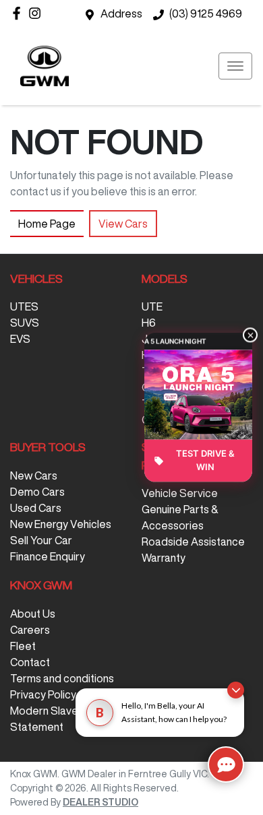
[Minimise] (250, 334)
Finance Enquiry (47, 556)
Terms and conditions (62, 678)
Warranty (163, 557)
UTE (152, 306)
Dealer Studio (100, 802)
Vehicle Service (180, 493)
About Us (32, 613)
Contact (30, 662)
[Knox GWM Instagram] (37, 13)
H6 (149, 322)
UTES (24, 306)
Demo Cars (37, 491)
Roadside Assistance (193, 541)
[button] (235, 66)
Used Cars (35, 507)
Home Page (47, 223)
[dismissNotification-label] (235, 690)
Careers (30, 629)
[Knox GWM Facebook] (19, 13)
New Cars (33, 475)
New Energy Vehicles (60, 524)
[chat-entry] (226, 764)
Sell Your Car (41, 540)
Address (121, 13)
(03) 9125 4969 (205, 13)
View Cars (123, 223)
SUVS (24, 322)
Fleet (23, 646)
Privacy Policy (43, 694)
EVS (20, 338)
